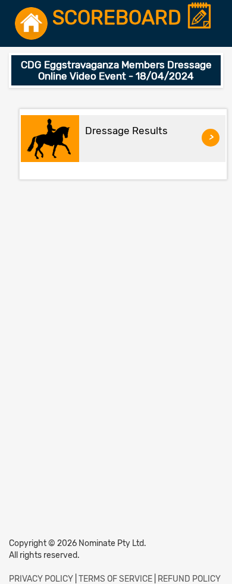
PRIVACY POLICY (41, 579)
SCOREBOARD (119, 18)
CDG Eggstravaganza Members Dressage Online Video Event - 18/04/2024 (116, 70)
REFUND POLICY (189, 579)
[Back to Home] (31, 23)
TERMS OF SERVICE (115, 579)
